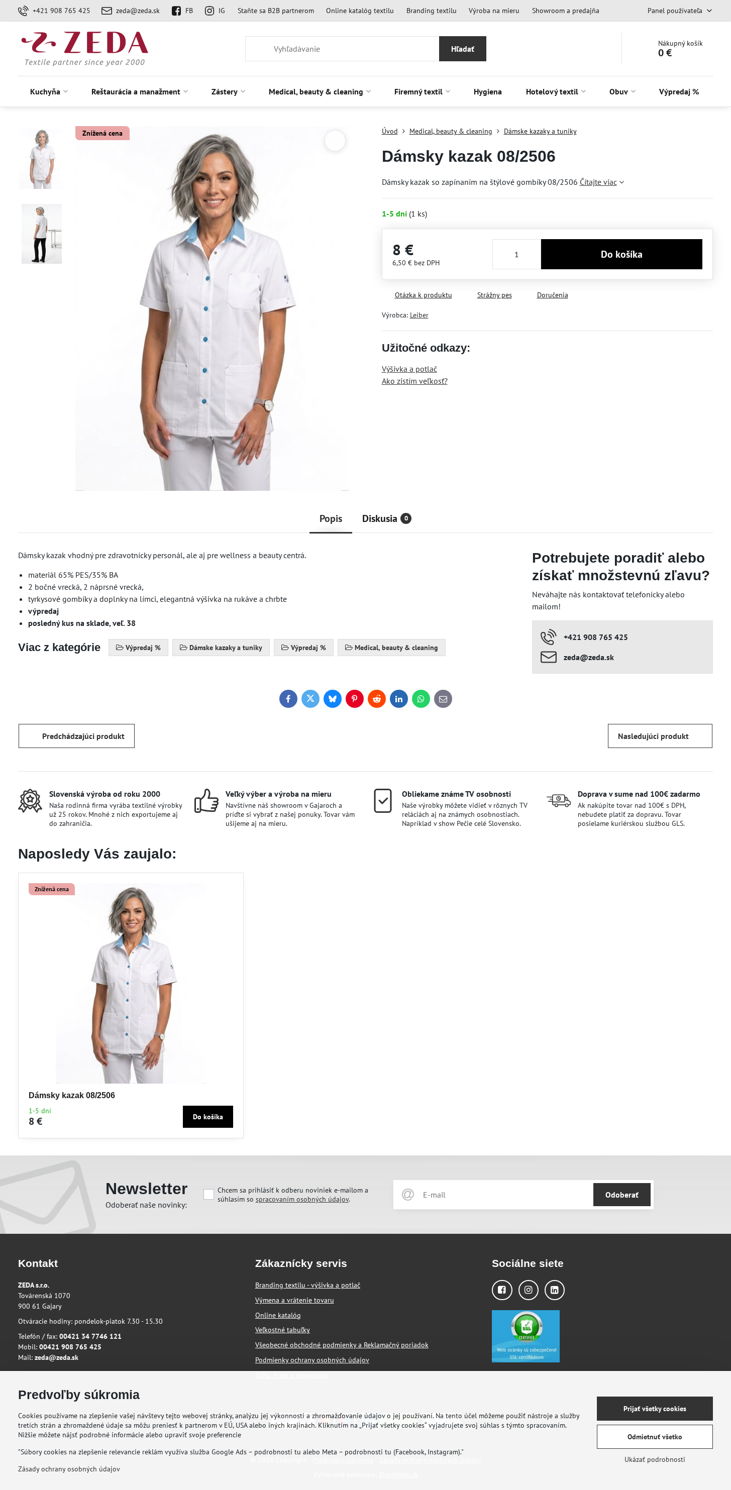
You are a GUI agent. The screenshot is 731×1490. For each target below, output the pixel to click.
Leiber (419, 315)
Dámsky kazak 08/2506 (72, 1095)
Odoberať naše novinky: (146, 1205)
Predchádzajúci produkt (83, 736)
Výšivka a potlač (409, 369)
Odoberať (622, 1195)
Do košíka (622, 254)
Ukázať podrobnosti (654, 1459)
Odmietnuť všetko (655, 1436)
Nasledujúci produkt (653, 736)
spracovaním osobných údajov (302, 1199)
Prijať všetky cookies (654, 1408)
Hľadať (462, 49)
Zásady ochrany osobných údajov (69, 1468)
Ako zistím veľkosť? (415, 381)
